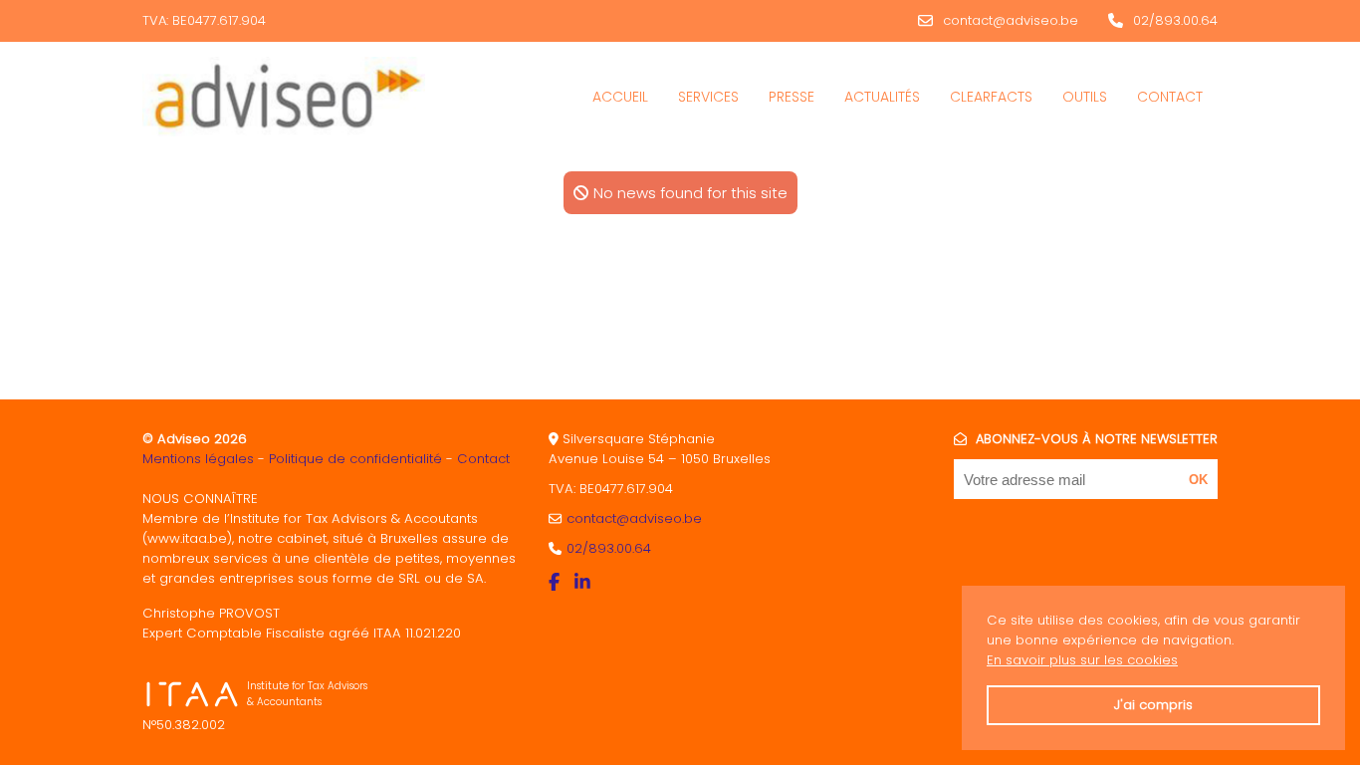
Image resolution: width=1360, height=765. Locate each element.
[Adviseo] (283, 96)
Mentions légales (198, 458)
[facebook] (557, 582)
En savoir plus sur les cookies (1082, 659)
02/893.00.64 (1175, 20)
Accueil (620, 97)
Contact (1170, 97)
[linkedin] (584, 582)
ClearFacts (991, 97)
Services (708, 97)
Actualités (882, 97)
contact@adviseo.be (1010, 20)
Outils (1084, 97)
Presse (791, 97)
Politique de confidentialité (355, 458)
